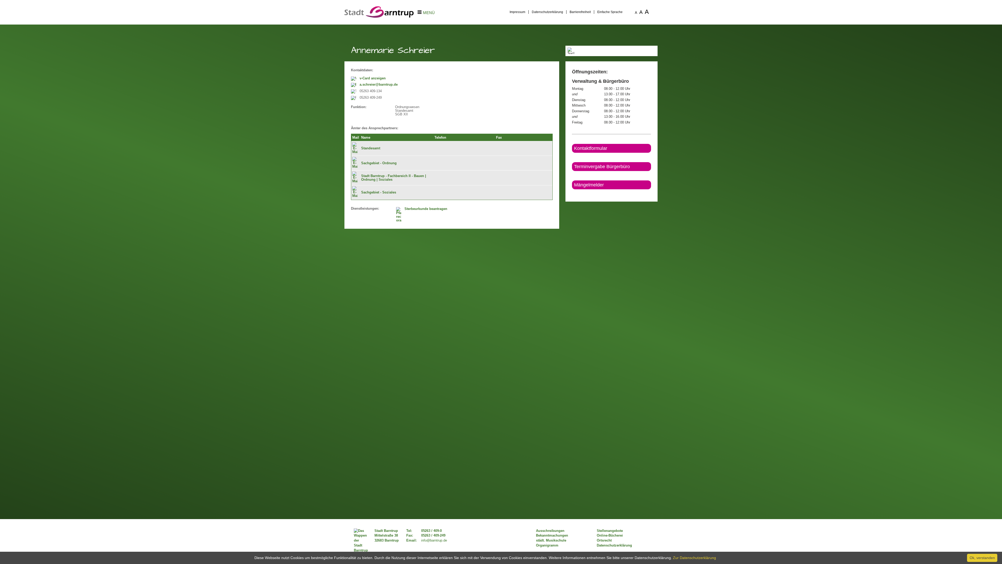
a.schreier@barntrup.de (379, 84)
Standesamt (370, 148)
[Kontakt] (572, 193)
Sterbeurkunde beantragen (425, 209)
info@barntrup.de (434, 540)
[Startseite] (379, 16)
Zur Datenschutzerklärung (694, 558)
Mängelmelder (589, 185)
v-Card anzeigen (373, 78)
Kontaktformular (590, 148)
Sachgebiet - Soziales (378, 192)
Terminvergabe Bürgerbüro (602, 166)
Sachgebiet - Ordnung (379, 163)
